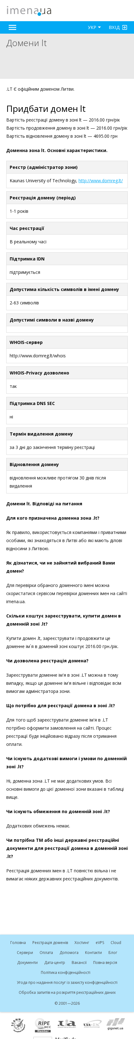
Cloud (116, 942)
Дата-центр (54, 962)
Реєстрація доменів (50, 942)
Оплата (46, 952)
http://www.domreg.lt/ (101, 180)
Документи (27, 962)
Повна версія (105, 962)
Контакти (93, 952)
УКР (92, 27)
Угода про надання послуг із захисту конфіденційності (67, 982)
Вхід (114, 27)
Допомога (69, 952)
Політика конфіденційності (65, 972)
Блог (112, 952)
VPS (100, 942)
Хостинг (81, 942)
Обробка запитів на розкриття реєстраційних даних (67, 992)
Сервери (25, 952)
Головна (18, 942)
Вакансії (79, 962)
